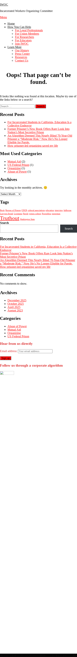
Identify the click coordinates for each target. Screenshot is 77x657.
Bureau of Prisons (13, 210)
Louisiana (18, 214)
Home (11, 23)
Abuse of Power (17, 171)
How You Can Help (19, 27)
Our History (22, 50)
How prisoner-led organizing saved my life (32, 145)
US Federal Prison (18, 164)
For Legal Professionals (29, 30)
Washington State (27, 219)
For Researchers (24, 37)
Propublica (46, 214)
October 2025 (15, 303)
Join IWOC (22, 43)
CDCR (24, 210)
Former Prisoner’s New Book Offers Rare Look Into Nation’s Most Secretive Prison (38, 130)
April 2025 (13, 307)
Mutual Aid (14, 161)
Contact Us (21, 60)
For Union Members (27, 33)
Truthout (9, 218)
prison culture (35, 214)
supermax (56, 214)
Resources (21, 57)
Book (2, 210)
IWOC (4, 4)
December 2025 (16, 300)
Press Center (22, 53)
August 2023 (15, 310)
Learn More (14, 47)
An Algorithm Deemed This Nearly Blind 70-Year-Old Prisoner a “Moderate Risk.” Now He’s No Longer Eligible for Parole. (39, 139)
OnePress (39, 655)
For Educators (23, 40)
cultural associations (36, 210)
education (50, 210)
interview (59, 210)
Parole (25, 214)
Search (4, 222)
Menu (3, 17)
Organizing (14, 168)
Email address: (9, 351)
